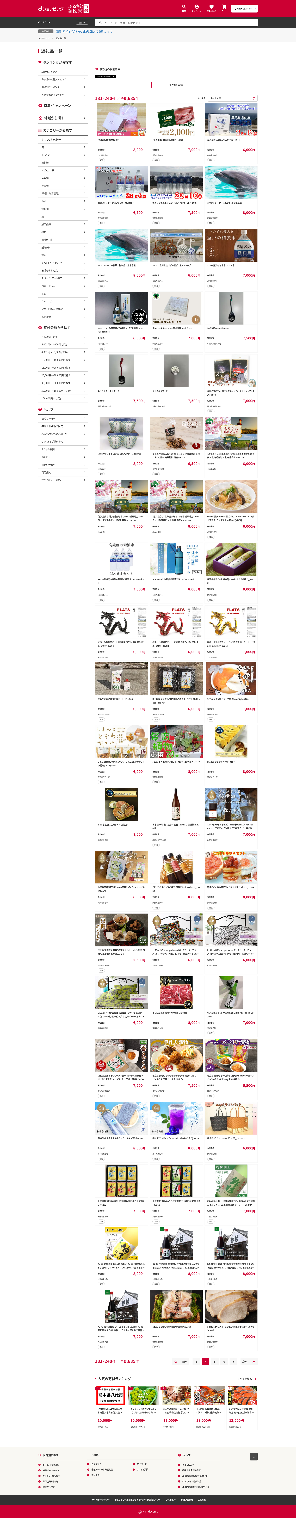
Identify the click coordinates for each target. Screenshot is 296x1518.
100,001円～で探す (51, 398)
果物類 (45, 162)
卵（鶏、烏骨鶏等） (50, 193)
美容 (43, 293)
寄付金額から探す (51, 1481)
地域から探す (54, 117)
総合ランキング (49, 71)
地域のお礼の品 (49, 270)
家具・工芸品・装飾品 (52, 309)
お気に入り (211, 10)
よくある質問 (48, 449)
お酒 (43, 201)
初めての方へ (48, 418)
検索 (184, 10)
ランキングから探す (51, 1464)
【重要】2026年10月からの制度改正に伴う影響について (84, 31)
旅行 (43, 255)
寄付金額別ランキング (52, 94)
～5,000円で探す (50, 336)
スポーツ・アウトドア (51, 278)
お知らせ (45, 457)
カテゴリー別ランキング (53, 79)
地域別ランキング (50, 87)
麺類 (43, 232)
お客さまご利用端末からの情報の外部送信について (138, 1499)
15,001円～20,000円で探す (56, 367)
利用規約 (46, 472)
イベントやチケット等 (52, 262)
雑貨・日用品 (48, 286)
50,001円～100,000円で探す (56, 390)
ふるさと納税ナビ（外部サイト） (195, 1486)
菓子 (43, 216)
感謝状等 (46, 316)
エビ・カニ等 (47, 170)
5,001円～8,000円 (104, 76)
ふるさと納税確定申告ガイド (56, 434)
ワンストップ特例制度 (52, 441)
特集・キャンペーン (57, 105)
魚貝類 (45, 178)
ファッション (47, 301)
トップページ (44, 38)
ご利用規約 (171, 1499)
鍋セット (45, 247)
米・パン (45, 155)
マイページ (196, 10)
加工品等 (46, 224)
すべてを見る (245, 1378)
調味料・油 (46, 239)
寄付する (95, 1475)
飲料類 (45, 208)
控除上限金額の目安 (52, 426)
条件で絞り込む (176, 84)
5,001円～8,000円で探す (54, 344)
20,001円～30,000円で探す (56, 375)
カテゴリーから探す (51, 1475)
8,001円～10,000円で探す (55, 352)
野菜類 (45, 185)
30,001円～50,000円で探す (56, 383)
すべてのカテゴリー (51, 139)
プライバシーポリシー (52, 480)
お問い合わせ (48, 464)
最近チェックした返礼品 (102, 1469)
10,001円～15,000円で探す (56, 360)
